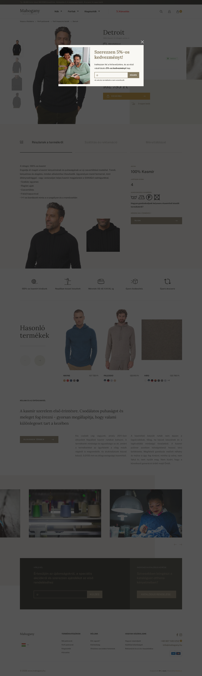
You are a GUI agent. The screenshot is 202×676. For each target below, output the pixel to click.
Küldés (133, 75)
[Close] (141, 41)
